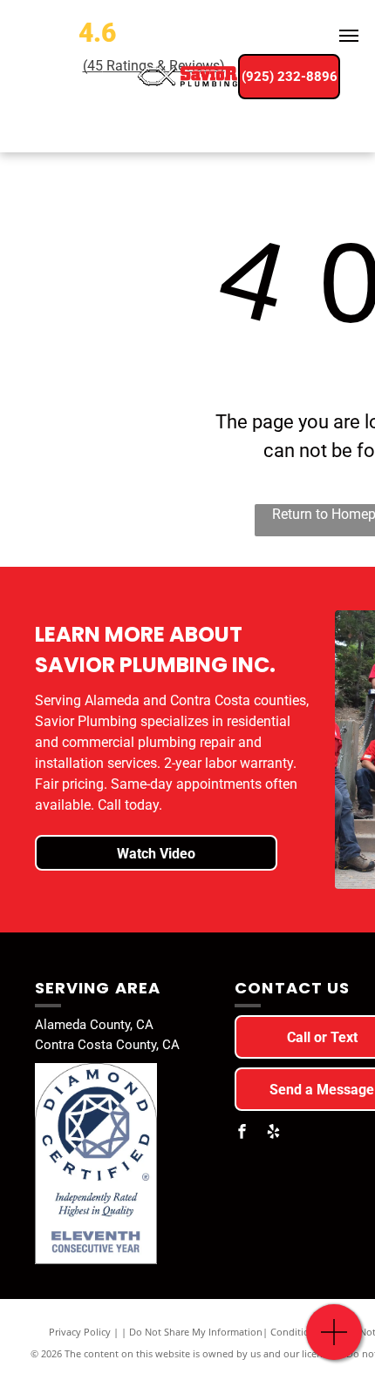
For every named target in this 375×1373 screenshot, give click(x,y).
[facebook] (241, 1133)
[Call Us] (334, 1341)
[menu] (348, 35)
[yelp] (273, 1133)
